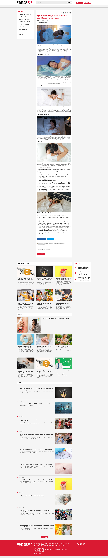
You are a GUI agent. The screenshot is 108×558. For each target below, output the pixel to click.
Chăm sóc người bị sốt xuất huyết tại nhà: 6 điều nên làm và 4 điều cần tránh (25, 371)
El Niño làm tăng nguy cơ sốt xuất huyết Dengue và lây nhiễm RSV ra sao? (36, 511)
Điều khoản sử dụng (37, 553)
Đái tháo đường (23, 29)
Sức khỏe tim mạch (24, 24)
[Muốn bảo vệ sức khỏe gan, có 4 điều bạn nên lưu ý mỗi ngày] (63, 271)
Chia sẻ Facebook (41, 238)
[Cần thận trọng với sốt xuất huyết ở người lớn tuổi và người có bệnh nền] (63, 339)
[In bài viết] (70, 13)
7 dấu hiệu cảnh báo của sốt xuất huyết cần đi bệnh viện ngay (36, 464)
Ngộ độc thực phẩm (24, 19)
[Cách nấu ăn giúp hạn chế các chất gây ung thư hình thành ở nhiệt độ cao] (63, 295)
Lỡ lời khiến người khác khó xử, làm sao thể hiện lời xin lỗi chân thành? (25, 280)
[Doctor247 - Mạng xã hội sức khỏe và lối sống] (24, 2)
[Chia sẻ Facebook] (65, 13)
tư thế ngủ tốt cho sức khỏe (59, 243)
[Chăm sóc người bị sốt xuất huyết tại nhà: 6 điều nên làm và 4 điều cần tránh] (25, 363)
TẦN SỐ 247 (21, 6)
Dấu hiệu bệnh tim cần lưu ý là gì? (63, 371)
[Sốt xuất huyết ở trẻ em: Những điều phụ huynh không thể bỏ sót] (63, 438)
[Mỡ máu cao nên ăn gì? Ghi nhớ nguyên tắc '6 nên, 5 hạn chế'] (63, 453)
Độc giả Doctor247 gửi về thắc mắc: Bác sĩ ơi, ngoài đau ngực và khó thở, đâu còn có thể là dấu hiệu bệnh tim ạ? (63, 374)
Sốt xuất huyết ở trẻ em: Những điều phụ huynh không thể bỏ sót (36, 435)
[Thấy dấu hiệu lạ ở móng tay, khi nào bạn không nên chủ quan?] (44, 339)
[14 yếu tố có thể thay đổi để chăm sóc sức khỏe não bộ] (25, 339)
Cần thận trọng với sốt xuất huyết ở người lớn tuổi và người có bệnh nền (63, 348)
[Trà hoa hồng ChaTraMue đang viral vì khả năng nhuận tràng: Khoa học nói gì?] (63, 423)
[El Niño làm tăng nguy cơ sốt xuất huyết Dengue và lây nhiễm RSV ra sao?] (63, 514)
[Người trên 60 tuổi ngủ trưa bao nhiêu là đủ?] (63, 499)
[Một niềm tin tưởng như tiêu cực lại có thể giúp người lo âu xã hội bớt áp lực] (44, 271)
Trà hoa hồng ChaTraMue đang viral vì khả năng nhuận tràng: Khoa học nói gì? (36, 419)
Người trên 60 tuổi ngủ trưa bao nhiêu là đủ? (32, 495)
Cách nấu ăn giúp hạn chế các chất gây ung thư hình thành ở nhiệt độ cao (63, 303)
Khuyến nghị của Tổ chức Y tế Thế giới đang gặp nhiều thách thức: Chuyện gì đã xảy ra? (36, 404)
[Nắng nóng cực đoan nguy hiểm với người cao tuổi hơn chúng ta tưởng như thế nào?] (63, 529)
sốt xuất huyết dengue (25, 14)
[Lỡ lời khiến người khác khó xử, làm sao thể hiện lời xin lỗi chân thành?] (25, 271)
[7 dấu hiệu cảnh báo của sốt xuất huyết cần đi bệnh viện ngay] (63, 468)
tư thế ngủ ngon (41, 244)
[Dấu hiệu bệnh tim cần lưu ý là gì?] (63, 363)
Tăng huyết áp (23, 36)
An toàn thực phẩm (24, 16)
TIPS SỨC (27, 6)
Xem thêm (45, 537)
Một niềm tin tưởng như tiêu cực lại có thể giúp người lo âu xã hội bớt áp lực (44, 280)
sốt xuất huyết (23, 31)
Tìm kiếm (69, 2)
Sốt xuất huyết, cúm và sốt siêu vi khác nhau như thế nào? (56, 319)
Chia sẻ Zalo (50, 238)
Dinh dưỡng (22, 34)
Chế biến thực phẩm (24, 21)
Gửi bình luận (41, 253)
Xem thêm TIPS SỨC (23, 263)
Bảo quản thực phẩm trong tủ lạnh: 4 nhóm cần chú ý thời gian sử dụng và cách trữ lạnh (26, 303)
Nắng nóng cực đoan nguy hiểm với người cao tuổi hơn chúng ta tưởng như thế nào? (37, 526)
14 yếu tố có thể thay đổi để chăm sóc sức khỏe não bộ (24, 347)
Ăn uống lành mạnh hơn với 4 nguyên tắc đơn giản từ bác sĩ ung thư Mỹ (44, 303)
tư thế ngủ (51, 243)
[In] (55, 239)
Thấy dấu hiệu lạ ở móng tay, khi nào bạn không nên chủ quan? (44, 347)
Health (41, 235)
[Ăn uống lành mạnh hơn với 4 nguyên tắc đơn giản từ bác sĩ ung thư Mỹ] (44, 295)
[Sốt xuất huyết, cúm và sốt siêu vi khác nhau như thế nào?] (29, 325)
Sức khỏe (21, 26)
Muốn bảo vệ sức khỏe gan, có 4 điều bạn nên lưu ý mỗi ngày (63, 279)
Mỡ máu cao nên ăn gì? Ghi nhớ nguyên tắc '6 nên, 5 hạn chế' (36, 449)
